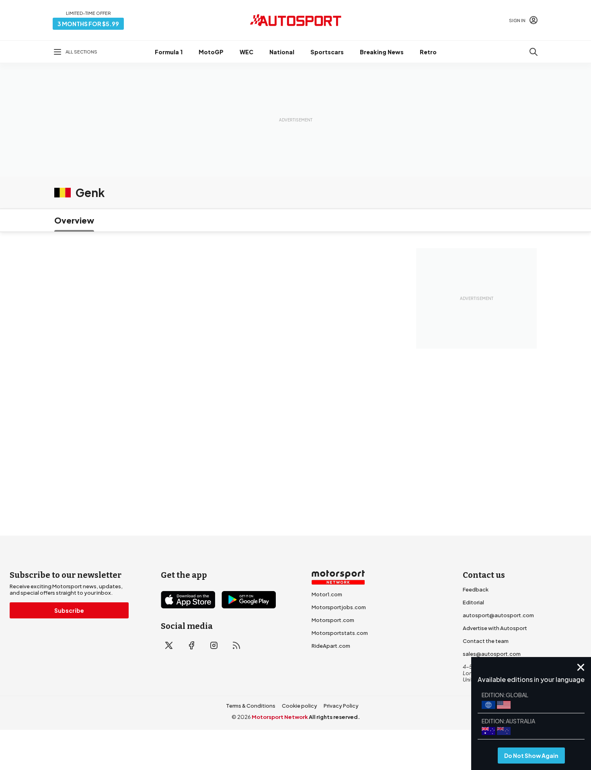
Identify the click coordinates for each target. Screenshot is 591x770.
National (281, 51)
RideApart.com (331, 646)
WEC (246, 51)
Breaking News (382, 51)
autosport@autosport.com (498, 615)
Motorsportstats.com (340, 633)
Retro (428, 51)
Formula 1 (169, 51)
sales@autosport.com (492, 654)
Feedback (475, 589)
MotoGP (211, 51)
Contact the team (486, 641)
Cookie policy (299, 705)
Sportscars (327, 51)
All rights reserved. (334, 717)
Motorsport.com (333, 620)
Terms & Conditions (250, 705)
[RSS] (236, 645)
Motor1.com (327, 594)
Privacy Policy (341, 705)
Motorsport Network (280, 717)
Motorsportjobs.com (339, 607)
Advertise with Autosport (495, 628)
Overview (74, 220)
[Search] (533, 52)
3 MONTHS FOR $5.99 (88, 23)
